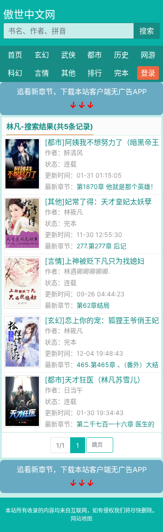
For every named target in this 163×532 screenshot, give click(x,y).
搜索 (146, 30)
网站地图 (81, 518)
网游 (148, 54)
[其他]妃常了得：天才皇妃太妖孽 (98, 201)
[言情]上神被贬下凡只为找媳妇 (94, 261)
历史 (121, 54)
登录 (148, 72)
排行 (94, 72)
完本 (121, 72)
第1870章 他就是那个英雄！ (117, 186)
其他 (68, 72)
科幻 (15, 72)
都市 (94, 54)
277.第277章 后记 (101, 246)
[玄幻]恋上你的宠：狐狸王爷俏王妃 (102, 320)
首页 (15, 54)
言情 (41, 72)
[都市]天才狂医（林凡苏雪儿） (94, 379)
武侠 (68, 54)
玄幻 (41, 54)
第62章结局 (93, 305)
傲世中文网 (29, 14)
